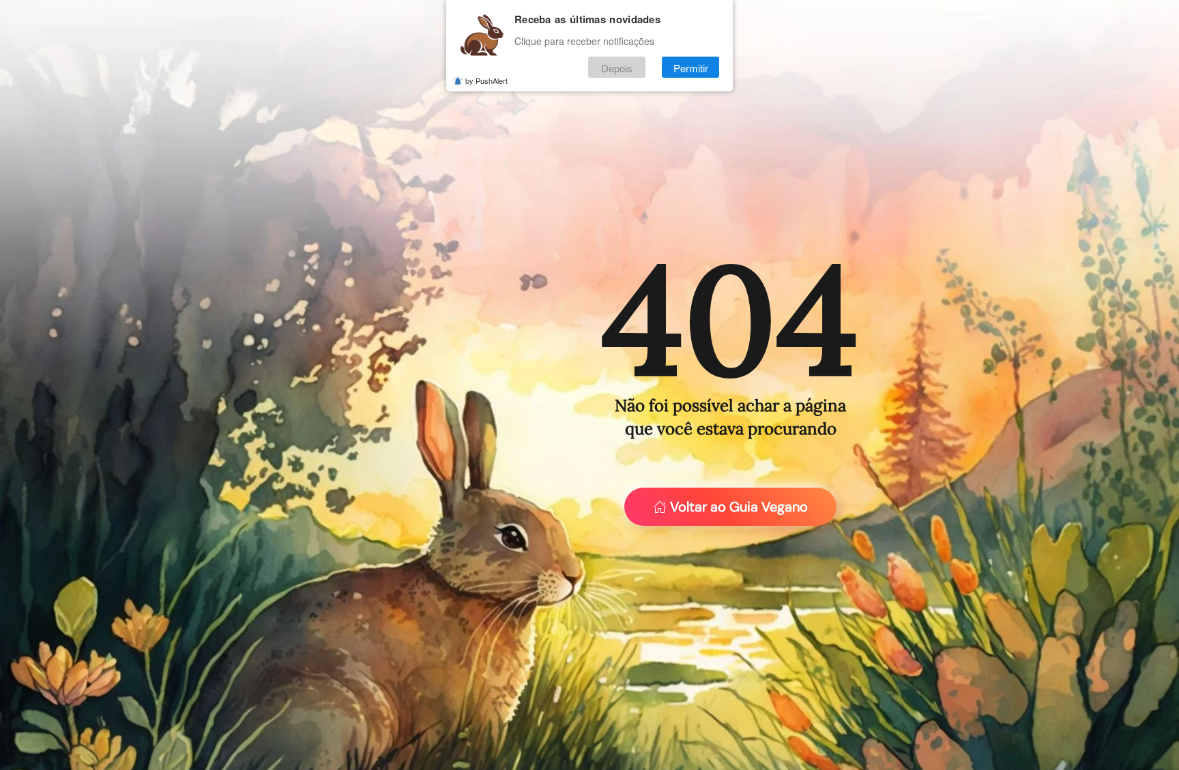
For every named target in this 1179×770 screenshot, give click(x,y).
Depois (616, 67)
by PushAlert (486, 80)
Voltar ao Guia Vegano (739, 507)
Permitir (690, 67)
